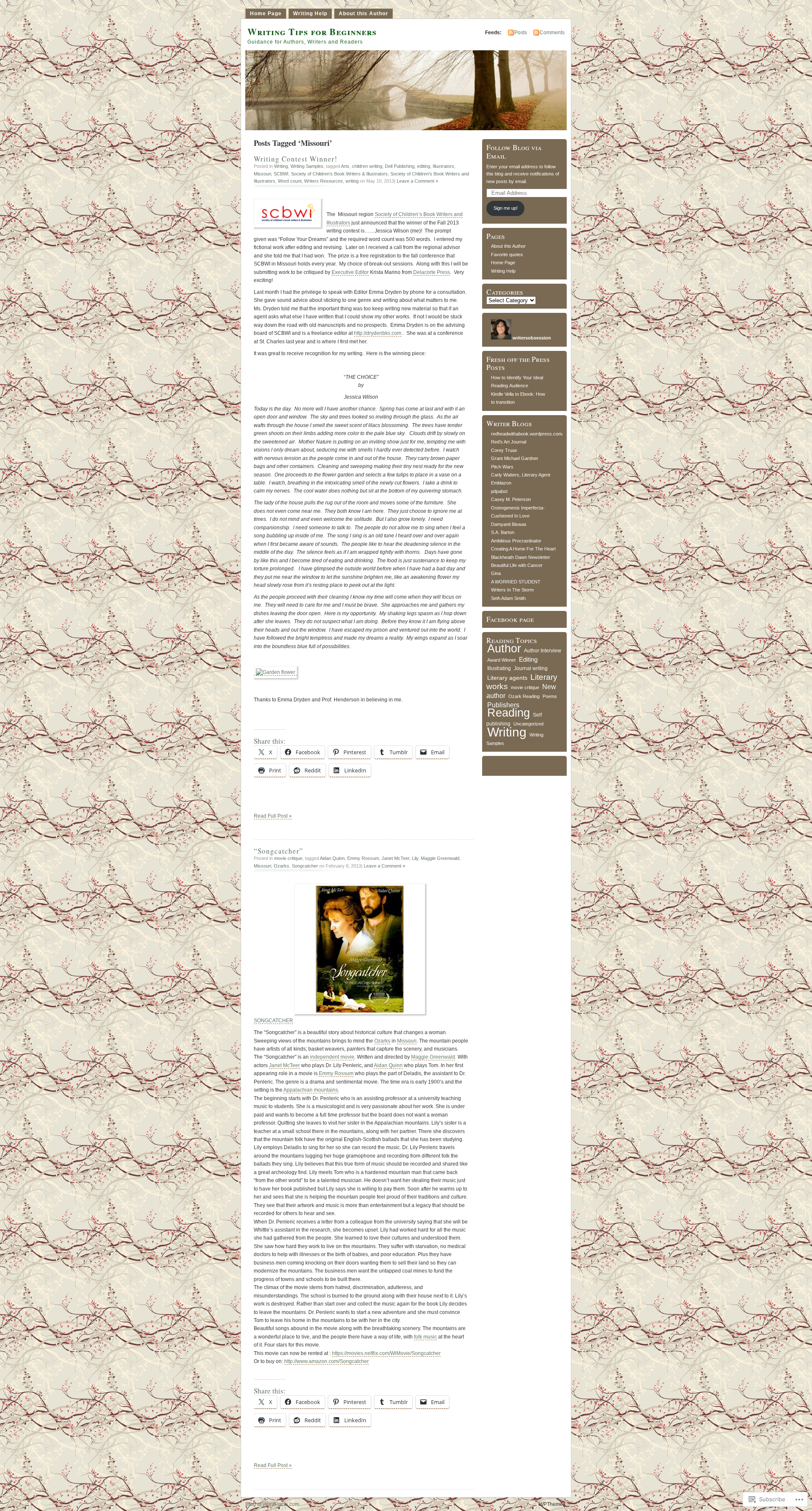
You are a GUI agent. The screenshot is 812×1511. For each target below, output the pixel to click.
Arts (345, 166)
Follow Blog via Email (514, 151)
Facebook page (510, 619)
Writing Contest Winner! (295, 159)
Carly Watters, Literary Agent (520, 474)
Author (504, 648)
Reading (508, 712)
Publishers (503, 705)
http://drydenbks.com (377, 333)
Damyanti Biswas (509, 524)
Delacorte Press (431, 272)
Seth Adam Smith (508, 598)
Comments (552, 33)
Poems (550, 696)
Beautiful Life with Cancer (517, 565)
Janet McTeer (395, 858)
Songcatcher (305, 865)
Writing (281, 166)
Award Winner (501, 659)
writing (352, 180)
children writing (367, 166)
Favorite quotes (507, 254)
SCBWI (281, 173)
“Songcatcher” (278, 851)
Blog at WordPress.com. (272, 1504)
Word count (290, 180)
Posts (520, 33)
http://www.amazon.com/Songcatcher (326, 1361)
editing (423, 166)
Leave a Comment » (417, 180)
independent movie (332, 1057)
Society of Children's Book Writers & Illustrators (339, 173)
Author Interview (542, 650)
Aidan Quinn (332, 858)
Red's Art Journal (508, 441)
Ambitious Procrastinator (516, 540)
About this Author (363, 13)
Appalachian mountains (310, 1090)
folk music (425, 1337)
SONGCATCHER (273, 1021)
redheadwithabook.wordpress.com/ (527, 433)
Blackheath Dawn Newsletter (520, 557)
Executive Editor (350, 272)
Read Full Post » (273, 816)
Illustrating (499, 668)
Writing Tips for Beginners (312, 31)
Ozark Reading (524, 696)
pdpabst (499, 491)
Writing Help (310, 13)
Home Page (266, 13)
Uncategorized (528, 723)
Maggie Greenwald (440, 858)
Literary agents (507, 678)
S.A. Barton (502, 532)
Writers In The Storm (512, 589)
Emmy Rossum (363, 858)
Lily (415, 858)
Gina (496, 573)
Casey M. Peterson (511, 499)
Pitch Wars (502, 466)
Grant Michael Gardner (514, 458)
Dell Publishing (399, 166)
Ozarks (281, 865)
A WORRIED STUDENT (515, 581)
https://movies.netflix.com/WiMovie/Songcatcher (386, 1353)
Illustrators (443, 166)
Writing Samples (307, 166)
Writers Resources (323, 180)
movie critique (288, 858)
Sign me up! (506, 208)
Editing (528, 659)
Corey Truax (504, 450)
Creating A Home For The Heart (523, 548)
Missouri (262, 173)
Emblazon (501, 482)
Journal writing (531, 668)
